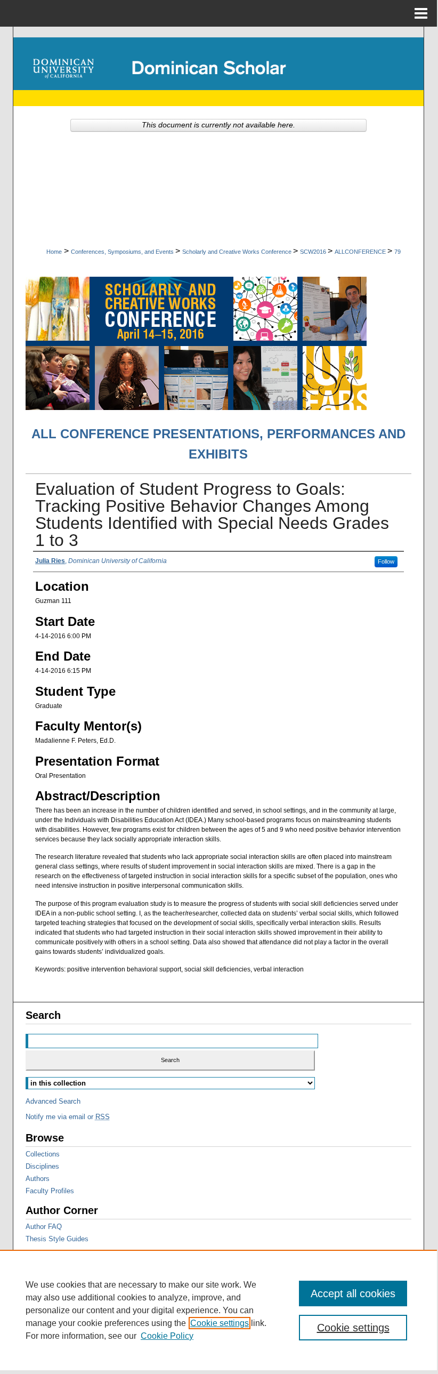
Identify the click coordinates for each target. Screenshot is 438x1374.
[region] (218, 1310)
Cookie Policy (167, 1335)
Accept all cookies (353, 1293)
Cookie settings (219, 1323)
